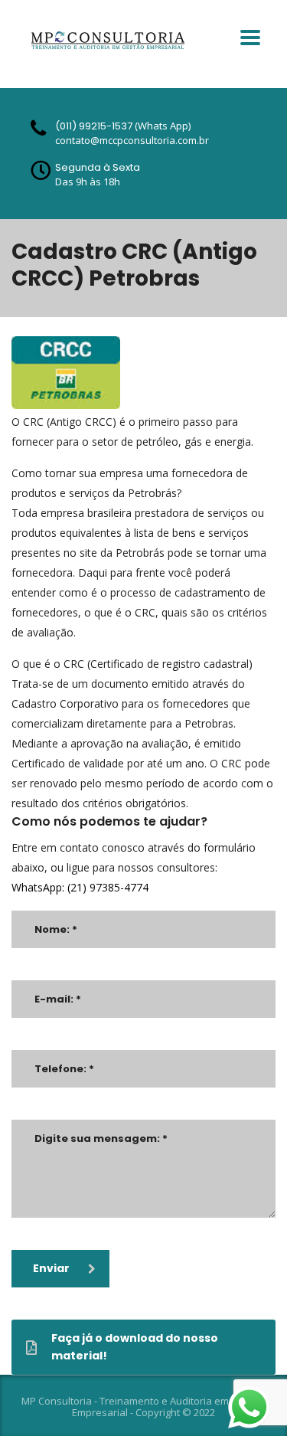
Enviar (51, 1268)
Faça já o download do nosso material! (134, 1346)
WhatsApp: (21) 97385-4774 (79, 887)
